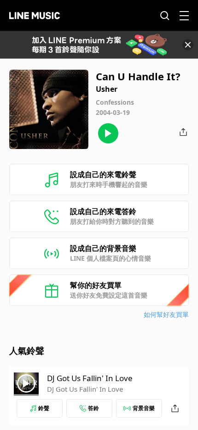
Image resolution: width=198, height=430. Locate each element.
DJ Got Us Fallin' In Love (90, 378)
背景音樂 (144, 408)
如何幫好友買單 (166, 314)
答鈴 (93, 408)
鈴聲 (43, 408)
